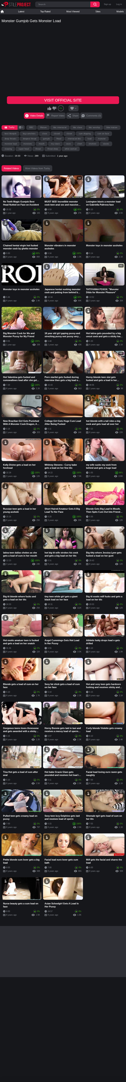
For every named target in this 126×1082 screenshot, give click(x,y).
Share (75, 115)
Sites (97, 11)
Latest (21, 11)
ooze (68, 144)
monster (102, 139)
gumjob (46, 139)
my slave (55, 144)
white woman (71, 149)
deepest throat (29, 139)
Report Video (57, 115)
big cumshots (29, 133)
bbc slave (77, 127)
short (79, 144)
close (44, 133)
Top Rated (45, 11)
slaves (106, 144)
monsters (27, 144)
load (89, 139)
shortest (92, 144)
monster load (11, 144)
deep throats (10, 139)
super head (24, 149)
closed (57, 133)
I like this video (49, 108)
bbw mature (111, 127)
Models (120, 11)
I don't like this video (54, 108)
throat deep (52, 149)
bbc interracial (60, 127)
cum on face (103, 133)
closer (69, 133)
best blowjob (10, 133)
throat (38, 149)
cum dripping (85, 133)
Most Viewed (72, 11)
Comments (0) (93, 115)
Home (2, 11)
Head (58, 139)
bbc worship (94, 127)
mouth (42, 144)
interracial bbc (74, 139)
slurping (8, 149)
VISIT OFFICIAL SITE (63, 100)
